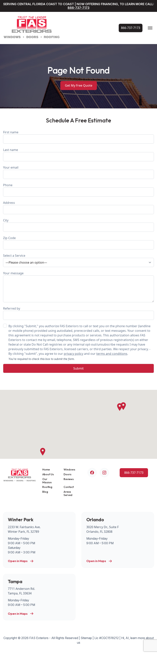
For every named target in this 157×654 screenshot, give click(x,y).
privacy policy (73, 354)
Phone (7, 185)
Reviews (69, 479)
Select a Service (14, 255)
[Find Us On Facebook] (92, 472)
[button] (119, 407)
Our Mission (47, 481)
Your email (10, 167)
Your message (13, 273)
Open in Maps (18, 561)
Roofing (47, 487)
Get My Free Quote (78, 85)
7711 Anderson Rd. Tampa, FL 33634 (21, 591)
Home (46, 469)
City (5, 220)
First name (10, 132)
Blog (45, 491)
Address (9, 203)
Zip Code (9, 238)
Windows (69, 469)
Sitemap (86, 638)
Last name (10, 150)
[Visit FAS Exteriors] (32, 28)
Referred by (11, 308)
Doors (67, 474)
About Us (48, 474)
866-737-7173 (78, 8)
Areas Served (68, 493)
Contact (69, 487)
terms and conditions (111, 354)
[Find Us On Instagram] (104, 472)
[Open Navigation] (150, 28)
